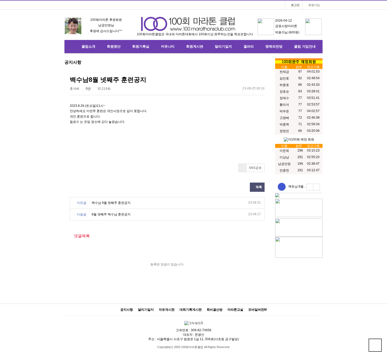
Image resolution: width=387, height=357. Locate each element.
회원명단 (114, 46)
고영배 (284, 118)
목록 (258, 187)
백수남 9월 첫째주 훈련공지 (111, 203)
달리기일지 (223, 46)
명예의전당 (273, 46)
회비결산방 (214, 309)
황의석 (284, 105)
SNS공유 (255, 168)
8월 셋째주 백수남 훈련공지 (111, 214)
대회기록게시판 (191, 309)
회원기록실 (140, 46)
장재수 (284, 98)
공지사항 (126, 309)
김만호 (284, 78)
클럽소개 (88, 46)
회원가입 (313, 5)
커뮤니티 (168, 46)
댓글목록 (81, 236)
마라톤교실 (235, 309)
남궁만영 (284, 164)
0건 (88, 88)
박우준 (284, 111)
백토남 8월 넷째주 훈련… (306, 186)
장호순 (284, 91)
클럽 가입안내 (305, 46)
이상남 (284, 157)
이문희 (284, 151)
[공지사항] (282, 187)
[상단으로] (375, 345)
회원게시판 (194, 46)
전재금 (284, 72)
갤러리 (249, 46)
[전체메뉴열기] (71, 46)
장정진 (284, 131)
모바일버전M (257, 309)
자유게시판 (167, 309)
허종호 (284, 85)
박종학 (284, 124)
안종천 (284, 170)
